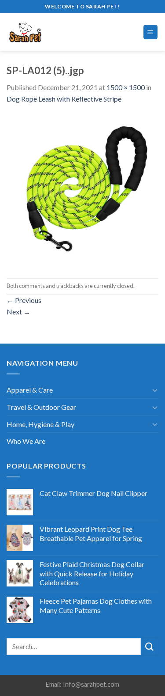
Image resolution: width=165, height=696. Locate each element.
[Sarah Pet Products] (44, 32)
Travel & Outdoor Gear (41, 407)
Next (18, 311)
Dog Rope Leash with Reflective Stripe (64, 99)
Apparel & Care (30, 390)
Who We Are (26, 441)
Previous (24, 300)
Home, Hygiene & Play (40, 424)
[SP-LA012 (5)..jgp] (82, 190)
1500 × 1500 (125, 87)
